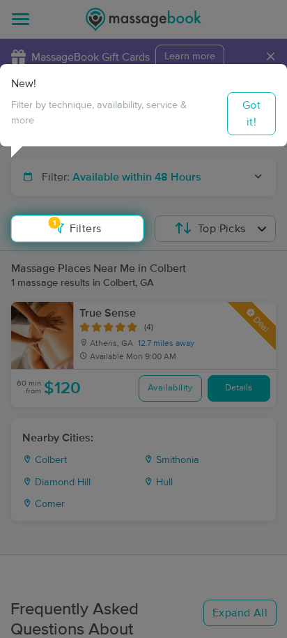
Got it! (251, 114)
